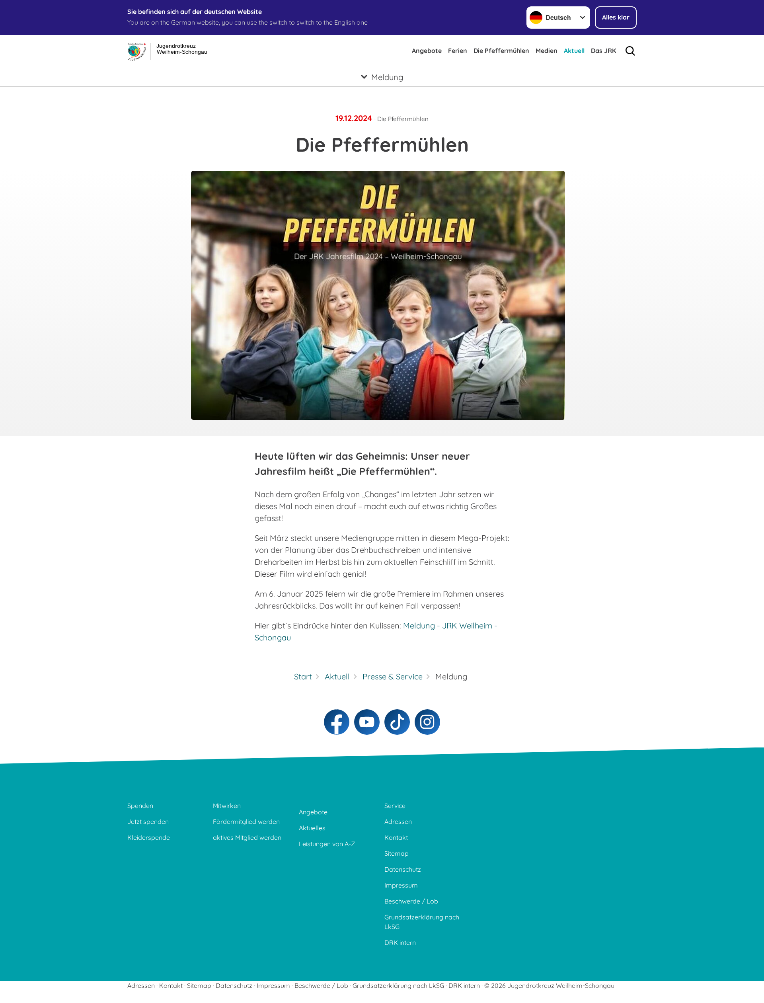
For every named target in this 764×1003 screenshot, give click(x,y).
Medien (546, 51)
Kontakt (396, 837)
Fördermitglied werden (246, 821)
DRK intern (400, 942)
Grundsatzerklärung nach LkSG (421, 922)
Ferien (457, 51)
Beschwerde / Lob (411, 901)
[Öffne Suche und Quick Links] (630, 51)
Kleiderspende (148, 837)
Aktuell (574, 51)
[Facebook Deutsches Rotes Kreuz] (336, 722)
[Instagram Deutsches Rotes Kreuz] (427, 722)
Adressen (398, 821)
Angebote (427, 51)
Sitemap (396, 853)
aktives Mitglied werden (247, 837)
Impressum (401, 885)
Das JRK (603, 51)
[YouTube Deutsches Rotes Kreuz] (367, 722)
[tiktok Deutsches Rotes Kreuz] (397, 722)
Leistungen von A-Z (327, 844)
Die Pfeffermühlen (501, 51)
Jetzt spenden (148, 821)
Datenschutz (402, 869)
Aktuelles (312, 828)
